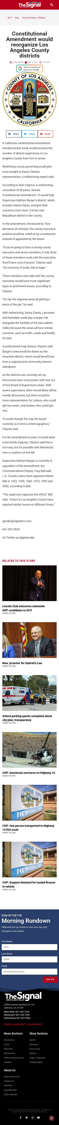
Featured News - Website (33, 17)
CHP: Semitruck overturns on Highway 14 (29, 772)
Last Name (7, 953)
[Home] (4, 17)
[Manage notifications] (51, 1118)
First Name (7, 941)
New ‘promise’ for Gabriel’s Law (22, 663)
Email (4, 966)
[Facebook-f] (21, 1118)
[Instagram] (32, 1118)
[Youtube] (38, 1118)
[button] (7, 4)
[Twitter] (26, 1118)
